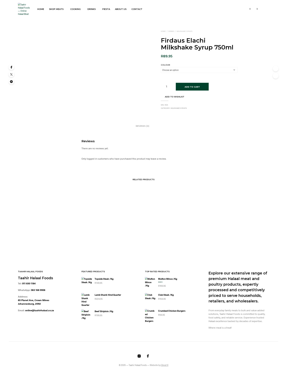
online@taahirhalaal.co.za (39, 310)
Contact (136, 9)
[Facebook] (11, 67)
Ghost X (164, 365)
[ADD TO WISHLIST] (72, 235)
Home (40, 9)
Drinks (91, 9)
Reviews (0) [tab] (142, 126)
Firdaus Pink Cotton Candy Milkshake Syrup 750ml (71, 243)
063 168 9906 (38, 290)
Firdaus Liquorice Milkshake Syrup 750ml (115, 243)
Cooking (75, 9)
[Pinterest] (11, 81)
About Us (120, 9)
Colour (165, 65)
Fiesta (106, 9)
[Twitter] (11, 74)
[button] (248, 8)
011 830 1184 (29, 283)
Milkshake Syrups (184, 31)
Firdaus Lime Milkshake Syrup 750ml (209, 243)
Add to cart (192, 87)
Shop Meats (56, 9)
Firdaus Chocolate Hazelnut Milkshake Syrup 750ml (167, 243)
